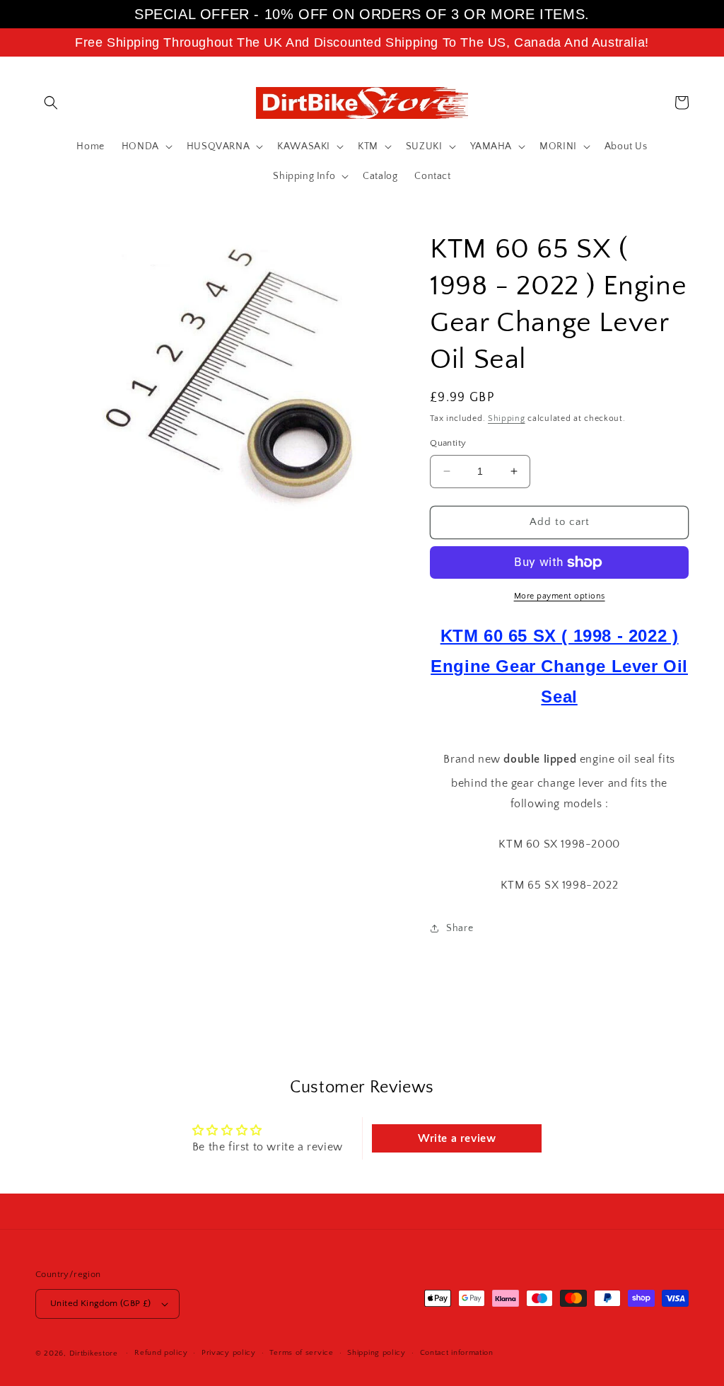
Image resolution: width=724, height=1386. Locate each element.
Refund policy (160, 1353)
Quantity (448, 443)
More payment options (559, 596)
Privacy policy (229, 1353)
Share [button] (459, 928)
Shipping (506, 418)
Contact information (457, 1353)
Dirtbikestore (93, 1353)
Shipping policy (376, 1353)
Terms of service (301, 1353)
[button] (50, 102)
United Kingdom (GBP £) (100, 1303)
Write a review (457, 1138)
